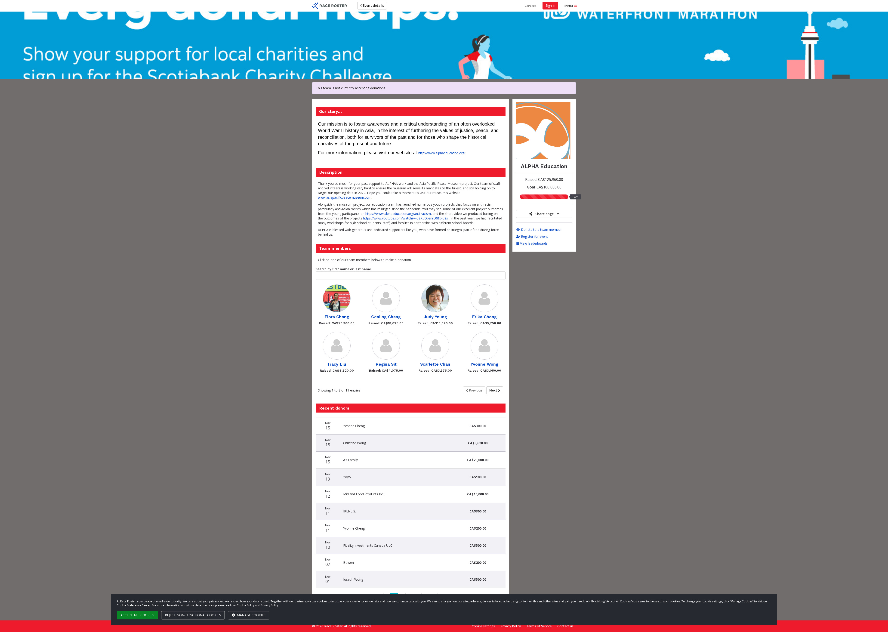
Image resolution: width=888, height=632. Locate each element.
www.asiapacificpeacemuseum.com (344, 197)
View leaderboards (533, 243)
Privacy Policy (510, 626)
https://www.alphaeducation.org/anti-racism (398, 213)
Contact (530, 5)
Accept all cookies (137, 615)
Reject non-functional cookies (193, 615)
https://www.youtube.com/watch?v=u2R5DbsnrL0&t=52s (405, 218)
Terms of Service (539, 626)
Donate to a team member (541, 229)
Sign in (550, 5)
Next (493, 390)
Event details (373, 5)
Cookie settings (483, 626)
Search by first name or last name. (344, 269)
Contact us (565, 626)
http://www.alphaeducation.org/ (442, 153)
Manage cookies (250, 615)
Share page (544, 214)
